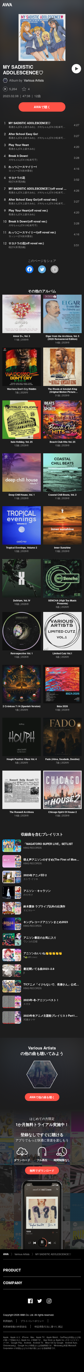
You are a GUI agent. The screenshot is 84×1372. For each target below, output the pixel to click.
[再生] (76, 68)
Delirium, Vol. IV (21, 600)
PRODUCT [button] (12, 1270)
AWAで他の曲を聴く (42, 1097)
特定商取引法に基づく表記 (49, 1326)
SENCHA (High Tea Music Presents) (62, 602)
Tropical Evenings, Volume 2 (21, 547)
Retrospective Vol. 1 (22, 653)
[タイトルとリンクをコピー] (54, 269)
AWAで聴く (42, 107)
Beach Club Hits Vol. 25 (62, 442)
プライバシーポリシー (32, 1320)
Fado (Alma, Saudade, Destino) (62, 759)
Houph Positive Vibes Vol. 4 (22, 759)
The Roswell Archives (22, 812)
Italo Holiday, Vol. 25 (22, 442)
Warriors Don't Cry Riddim (21, 389)
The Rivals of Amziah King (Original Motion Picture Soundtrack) (62, 392)
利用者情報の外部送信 (15, 1326)
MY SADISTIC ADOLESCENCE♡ (53, 1254)
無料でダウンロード (42, 1170)
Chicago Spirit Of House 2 (62, 812)
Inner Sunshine (62, 547)
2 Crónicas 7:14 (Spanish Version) (21, 706)
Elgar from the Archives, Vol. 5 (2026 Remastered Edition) (62, 337)
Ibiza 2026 (62, 706)
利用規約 (8, 1320)
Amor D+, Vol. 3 (21, 336)
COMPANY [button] (12, 1282)
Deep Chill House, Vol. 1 (22, 494)
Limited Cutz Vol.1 (62, 653)
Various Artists (34, 80)
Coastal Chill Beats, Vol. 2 (62, 494)
